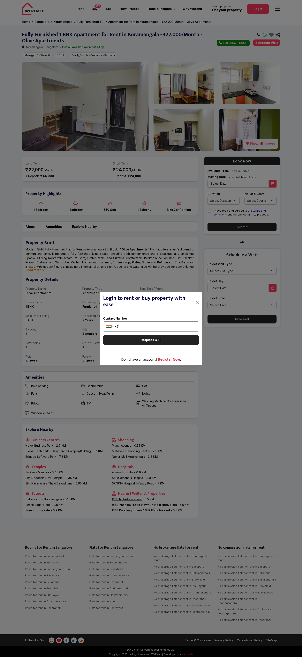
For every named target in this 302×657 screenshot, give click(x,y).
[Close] (198, 302)
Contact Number (115, 318)
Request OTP (151, 340)
